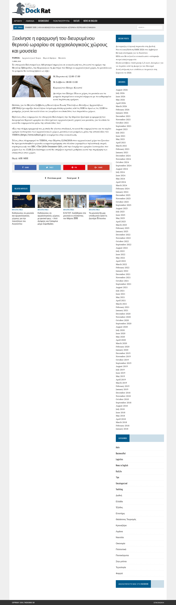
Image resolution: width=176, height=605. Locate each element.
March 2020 (121, 343)
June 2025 (120, 136)
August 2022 (122, 247)
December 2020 (123, 313)
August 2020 (122, 326)
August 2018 (122, 405)
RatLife (76, 20)
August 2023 (122, 208)
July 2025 (120, 132)
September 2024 (123, 165)
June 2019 (120, 372)
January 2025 (122, 152)
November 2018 (123, 396)
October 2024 (122, 162)
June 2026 (120, 96)
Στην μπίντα (121, 561)
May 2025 (120, 139)
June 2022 (120, 254)
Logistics (119, 459)
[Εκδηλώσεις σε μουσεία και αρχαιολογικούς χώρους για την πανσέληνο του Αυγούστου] (23, 206)
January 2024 (122, 191)
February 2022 (122, 267)
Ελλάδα (119, 501)
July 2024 (120, 172)
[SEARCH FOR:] (150, 27)
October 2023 (122, 201)
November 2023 (123, 198)
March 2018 (121, 422)
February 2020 (122, 346)
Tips (117, 477)
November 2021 (123, 277)
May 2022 (120, 257)
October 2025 (122, 122)
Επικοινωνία (159, 602)
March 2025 (121, 145)
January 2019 (122, 389)
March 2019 (121, 382)
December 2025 (123, 116)
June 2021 (120, 293)
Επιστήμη (120, 513)
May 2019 (120, 376)
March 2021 (121, 303)
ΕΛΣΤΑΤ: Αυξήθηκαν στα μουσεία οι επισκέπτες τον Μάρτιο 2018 (74, 215)
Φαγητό (119, 573)
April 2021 (121, 300)
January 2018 (122, 428)
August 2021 (122, 287)
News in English (90, 20)
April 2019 (121, 379)
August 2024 (122, 168)
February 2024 (122, 188)
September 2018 (123, 402)
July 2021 (120, 290)
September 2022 (123, 244)
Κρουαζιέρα (121, 525)
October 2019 (122, 359)
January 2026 (122, 112)
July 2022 (120, 251)
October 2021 (122, 280)
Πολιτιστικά (17, 210)
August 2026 (122, 89)
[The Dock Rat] (36, 9)
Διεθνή (119, 495)
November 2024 (123, 159)
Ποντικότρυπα (61, 20)
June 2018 (120, 412)
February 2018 (122, 425)
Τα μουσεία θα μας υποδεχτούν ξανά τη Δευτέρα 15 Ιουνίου (98, 215)
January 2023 (122, 231)
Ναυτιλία (120, 537)
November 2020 (123, 316)
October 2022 (122, 241)
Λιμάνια (30, 20)
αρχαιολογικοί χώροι (31, 58)
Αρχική (18, 20)
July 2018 (120, 409)
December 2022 (123, 234)
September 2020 (123, 323)
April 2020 (121, 340)
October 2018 (122, 399)
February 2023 (122, 228)
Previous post (54, 178)
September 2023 (123, 205)
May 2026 (120, 99)
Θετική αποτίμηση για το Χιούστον (132, 52)
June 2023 (120, 214)
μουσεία (62, 58)
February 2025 (122, 149)
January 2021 (122, 310)
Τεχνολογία (121, 567)
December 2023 (123, 195)
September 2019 (123, 363)
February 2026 (122, 109)
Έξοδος (119, 507)
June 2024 (120, 175)
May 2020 (120, 336)
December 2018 (123, 392)
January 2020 (122, 349)
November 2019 (123, 356)
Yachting (119, 489)
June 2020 (120, 333)
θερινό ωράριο (49, 58)
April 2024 (121, 182)
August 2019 (122, 366)
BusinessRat (43, 20)
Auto (117, 447)
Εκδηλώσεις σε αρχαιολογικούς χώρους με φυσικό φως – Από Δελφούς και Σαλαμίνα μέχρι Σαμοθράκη (49, 218)
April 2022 (121, 261)
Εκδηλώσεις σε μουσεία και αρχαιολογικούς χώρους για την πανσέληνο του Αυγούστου (23, 218)
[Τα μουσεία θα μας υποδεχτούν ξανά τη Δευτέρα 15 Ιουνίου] (100, 206)
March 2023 (121, 224)
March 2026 (121, 106)
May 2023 (120, 218)
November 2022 (123, 238)
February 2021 (122, 307)
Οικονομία (120, 543)
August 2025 (122, 129)
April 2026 (121, 103)
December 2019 (123, 353)
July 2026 (120, 93)
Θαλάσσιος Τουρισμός (126, 519)
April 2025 (121, 142)
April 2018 (121, 419)
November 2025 (123, 119)
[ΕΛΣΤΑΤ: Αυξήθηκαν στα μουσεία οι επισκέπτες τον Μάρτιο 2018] (74, 206)
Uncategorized (121, 483)
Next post (72, 178)
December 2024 (123, 155)
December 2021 (123, 274)
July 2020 (120, 330)
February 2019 (122, 386)
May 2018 (120, 415)
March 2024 (121, 185)
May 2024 (120, 178)
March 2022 (121, 264)
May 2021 (120, 297)
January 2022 (122, 270)
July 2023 (120, 211)
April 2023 (121, 221)
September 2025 (123, 126)
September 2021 (123, 284)
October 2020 (122, 320)
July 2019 (120, 369)
